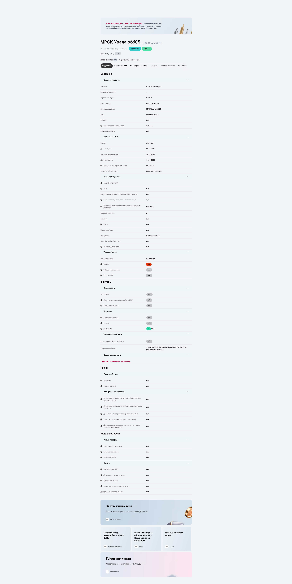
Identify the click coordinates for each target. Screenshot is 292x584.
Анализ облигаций (114, 24)
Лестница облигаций (133, 24)
